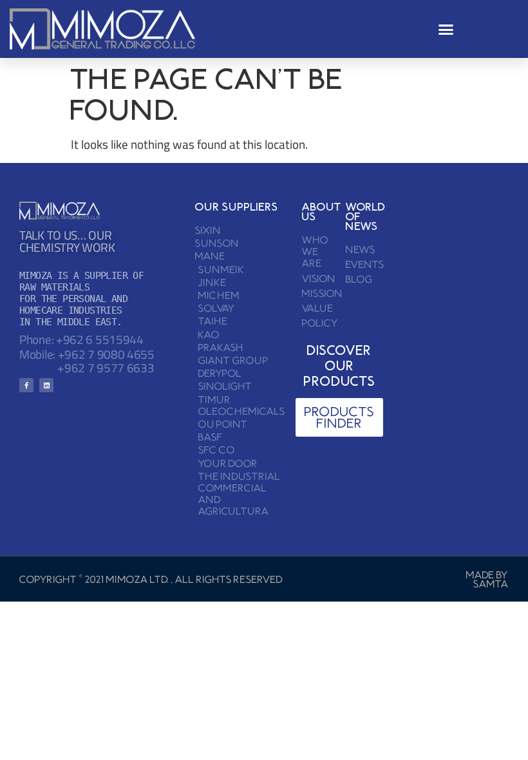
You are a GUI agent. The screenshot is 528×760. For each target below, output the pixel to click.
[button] (446, 29)
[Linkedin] (46, 385)
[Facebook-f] (26, 385)
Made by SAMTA (487, 579)
